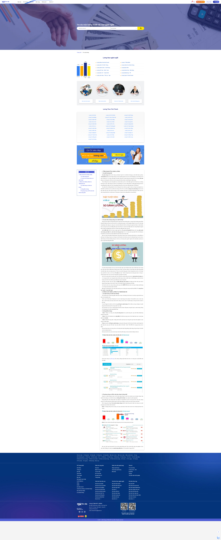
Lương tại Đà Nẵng (92, 117)
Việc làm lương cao (116, 495)
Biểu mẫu (114, 471)
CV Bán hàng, (110, 457)
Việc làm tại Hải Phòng (100, 489)
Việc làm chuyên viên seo (134, 489)
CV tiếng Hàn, (99, 455)
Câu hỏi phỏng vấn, (81, 457)
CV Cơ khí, (129, 457)
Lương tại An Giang (92, 139)
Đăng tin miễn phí (200, 1)
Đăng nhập (209, 1)
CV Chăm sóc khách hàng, (104, 458)
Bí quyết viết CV (98, 475)
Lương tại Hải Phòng (128, 115)
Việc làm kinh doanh (86, 101)
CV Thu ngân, (129, 458)
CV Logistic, (85, 460)
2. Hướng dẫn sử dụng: (84, 189)
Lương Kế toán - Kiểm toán (103, 70)
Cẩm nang (38, 1)
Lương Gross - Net (133, 469)
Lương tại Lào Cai (92, 121)
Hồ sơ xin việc (98, 473)
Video (78, 483)
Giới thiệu (79, 467)
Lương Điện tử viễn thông (102, 65)
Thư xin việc (97, 471)
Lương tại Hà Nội (92, 115)
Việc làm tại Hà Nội (99, 483)
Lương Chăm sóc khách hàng (127, 65)
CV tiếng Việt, (93, 455)
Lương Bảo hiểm (125, 67)
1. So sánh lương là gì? (84, 176)
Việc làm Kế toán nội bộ (134, 485)
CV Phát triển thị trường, (115, 458)
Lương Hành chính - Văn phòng (103, 67)
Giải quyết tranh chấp (81, 479)
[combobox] (123, 28)
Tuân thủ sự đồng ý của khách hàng (84, 488)
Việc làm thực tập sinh (133, 493)
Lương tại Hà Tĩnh (128, 130)
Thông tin (79, 469)
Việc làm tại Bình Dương (100, 491)
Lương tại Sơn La (92, 126)
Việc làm (19, 1)
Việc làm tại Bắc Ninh (99, 496)
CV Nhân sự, (103, 457)
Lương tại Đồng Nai (92, 137)
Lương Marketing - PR (126, 72)
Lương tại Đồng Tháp (128, 134)
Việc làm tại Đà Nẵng (99, 487)
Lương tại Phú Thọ (110, 123)
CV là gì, (135, 455)
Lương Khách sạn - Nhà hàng (127, 70)
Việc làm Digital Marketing (134, 487)
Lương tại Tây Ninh (110, 137)
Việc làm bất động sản (135, 101)
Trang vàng (97, 477)
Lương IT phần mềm (125, 62)
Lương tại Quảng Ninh (128, 123)
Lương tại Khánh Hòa (110, 128)
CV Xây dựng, (123, 457)
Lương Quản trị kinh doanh (127, 75)
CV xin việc (25, 1)
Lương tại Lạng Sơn (129, 121)
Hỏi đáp (78, 471)
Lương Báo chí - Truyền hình (103, 72)
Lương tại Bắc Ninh (92, 119)
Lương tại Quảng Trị (129, 132)
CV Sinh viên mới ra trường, (82, 458)
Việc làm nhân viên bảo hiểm (135, 495)
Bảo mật (78, 477)
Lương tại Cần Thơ (128, 117)
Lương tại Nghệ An (92, 132)
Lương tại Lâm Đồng (128, 128)
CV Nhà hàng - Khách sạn (94, 460)
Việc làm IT (114, 489)
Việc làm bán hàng (116, 493)
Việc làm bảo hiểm (102, 101)
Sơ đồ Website (80, 481)
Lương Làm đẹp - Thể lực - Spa (103, 75)
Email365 (131, 471)
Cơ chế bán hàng (80, 492)
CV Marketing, (116, 457)
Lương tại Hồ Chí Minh (110, 115)
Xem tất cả (97, 498)
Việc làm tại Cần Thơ (99, 493)
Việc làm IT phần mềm (118, 101)
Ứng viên (31, 1)
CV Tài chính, (79, 460)
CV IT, (99, 457)
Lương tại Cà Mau (110, 134)
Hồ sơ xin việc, (80, 455)
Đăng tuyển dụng (115, 467)
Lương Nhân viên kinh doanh (103, 62)
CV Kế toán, (88, 457)
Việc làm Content (132, 496)
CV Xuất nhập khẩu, (136, 457)
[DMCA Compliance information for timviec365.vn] (86, 516)
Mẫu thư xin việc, (121, 455)
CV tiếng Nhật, (106, 455)
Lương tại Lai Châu (110, 121)
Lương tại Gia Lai (110, 130)
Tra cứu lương (132, 467)
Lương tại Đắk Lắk (92, 130)
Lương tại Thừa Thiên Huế (110, 117)
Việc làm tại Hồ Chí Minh (100, 485)
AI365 (78, 484)
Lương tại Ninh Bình (92, 123)
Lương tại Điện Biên (92, 128)
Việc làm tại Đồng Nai (99, 495)
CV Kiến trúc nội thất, (93, 458)
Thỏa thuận (79, 475)
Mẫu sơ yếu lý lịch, (129, 455)
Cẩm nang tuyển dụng (116, 469)
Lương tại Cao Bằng (110, 119)
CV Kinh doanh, (94, 457)
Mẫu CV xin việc (98, 469)
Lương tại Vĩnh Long (128, 137)
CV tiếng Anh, (86, 455)
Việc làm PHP (131, 483)
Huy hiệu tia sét (80, 486)
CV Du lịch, (123, 458)
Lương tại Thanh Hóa (92, 134)
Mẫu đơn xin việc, (113, 455)
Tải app (130, 473)
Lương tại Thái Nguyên (110, 126)
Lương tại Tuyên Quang (128, 126)
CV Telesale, (135, 458)
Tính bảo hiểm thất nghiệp (134, 475)
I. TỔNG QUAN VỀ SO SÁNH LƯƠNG (85, 174)
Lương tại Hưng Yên (129, 119)
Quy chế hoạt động (81, 490)
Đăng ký (216, 1)
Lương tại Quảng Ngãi (110, 132)
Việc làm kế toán (115, 496)
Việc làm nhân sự (115, 491)
